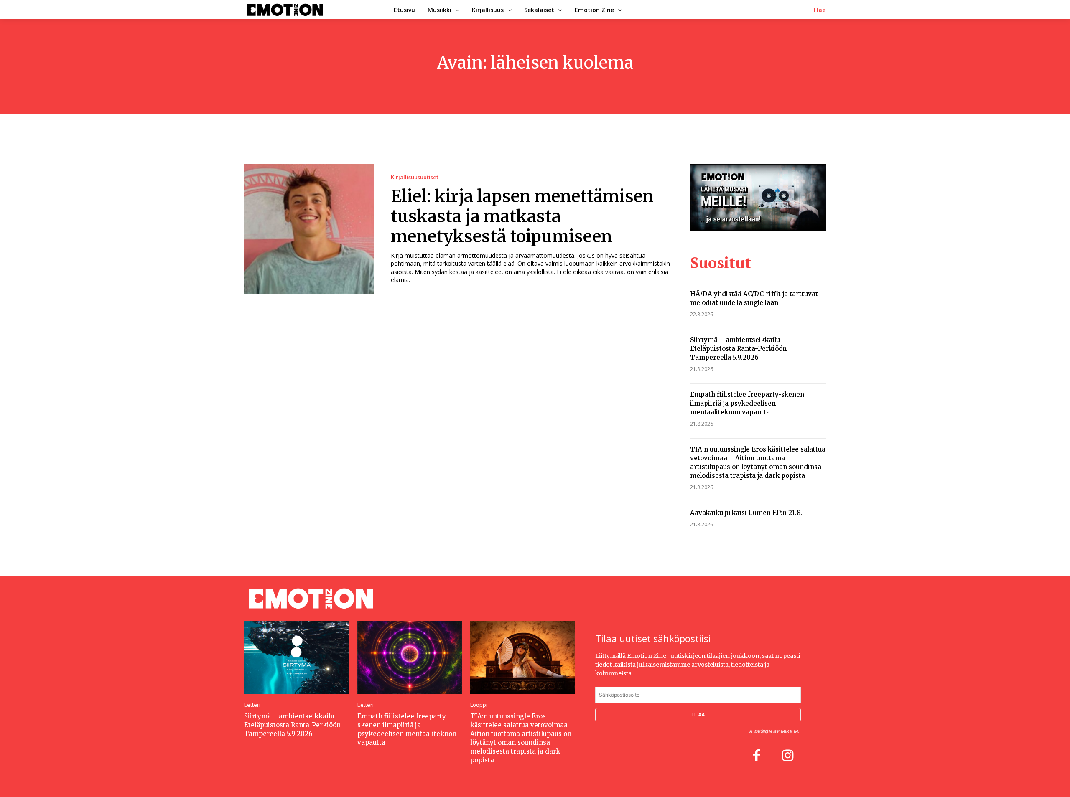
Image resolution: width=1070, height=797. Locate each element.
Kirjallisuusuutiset (414, 177)
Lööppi (478, 705)
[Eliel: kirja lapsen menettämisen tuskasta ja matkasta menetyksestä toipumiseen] (309, 229)
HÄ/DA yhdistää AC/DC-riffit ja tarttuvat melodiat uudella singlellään (754, 298)
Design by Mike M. (776, 731)
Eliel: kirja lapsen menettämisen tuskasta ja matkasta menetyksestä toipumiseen (522, 216)
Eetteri (252, 705)
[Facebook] (756, 756)
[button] (820, 10)
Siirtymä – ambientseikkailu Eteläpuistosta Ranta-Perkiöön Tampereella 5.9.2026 (738, 348)
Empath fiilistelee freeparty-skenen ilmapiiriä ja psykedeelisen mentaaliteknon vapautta (747, 403)
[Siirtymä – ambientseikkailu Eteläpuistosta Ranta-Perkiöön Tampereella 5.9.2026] (296, 657)
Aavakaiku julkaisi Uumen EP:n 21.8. (746, 513)
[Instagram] (787, 756)
